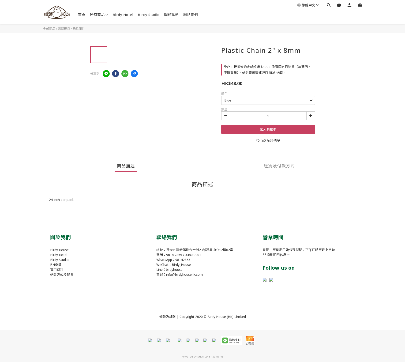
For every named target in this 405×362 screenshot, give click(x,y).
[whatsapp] (124, 73)
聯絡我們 (190, 14)
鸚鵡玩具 (64, 28)
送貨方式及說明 (61, 274)
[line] (106, 73)
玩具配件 (79, 28)
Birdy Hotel (123, 14)
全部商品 (49, 28)
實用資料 (56, 269)
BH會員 (55, 264)
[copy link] (134, 73)
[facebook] (115, 73)
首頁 (81, 14)
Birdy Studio (148, 14)
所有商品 (97, 14)
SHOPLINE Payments (210, 356)
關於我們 (171, 14)
